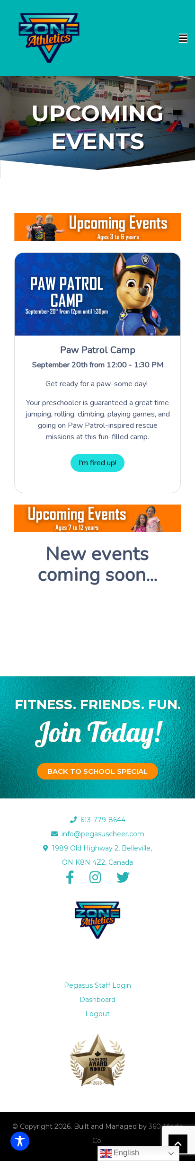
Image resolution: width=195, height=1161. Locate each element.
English (125, 1153)
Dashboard (97, 999)
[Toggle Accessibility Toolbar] (19, 1141)
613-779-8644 (101, 819)
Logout (97, 1014)
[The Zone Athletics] (49, 38)
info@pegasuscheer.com (101, 834)
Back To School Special (97, 771)
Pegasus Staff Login (97, 985)
